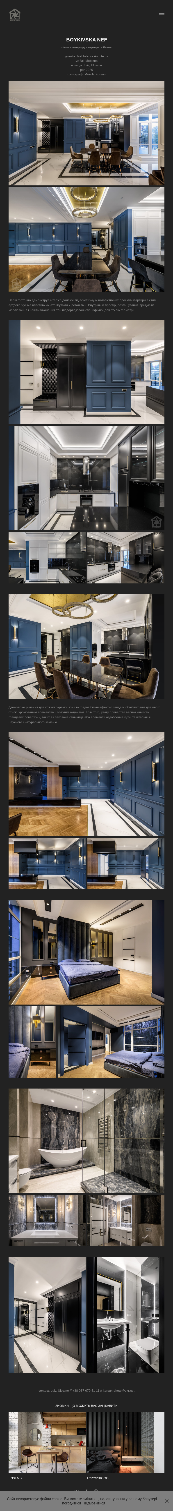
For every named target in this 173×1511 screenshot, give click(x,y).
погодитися (71, 1503)
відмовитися (94, 1503)
